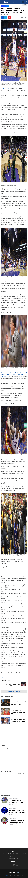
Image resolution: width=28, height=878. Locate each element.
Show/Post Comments (14, 691)
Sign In (24, 4)
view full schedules (21, 773)
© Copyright (6, 875)
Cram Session (5, 748)
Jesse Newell (5, 88)
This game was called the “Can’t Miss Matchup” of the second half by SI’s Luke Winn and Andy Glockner (14, 374)
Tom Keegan (5, 102)
